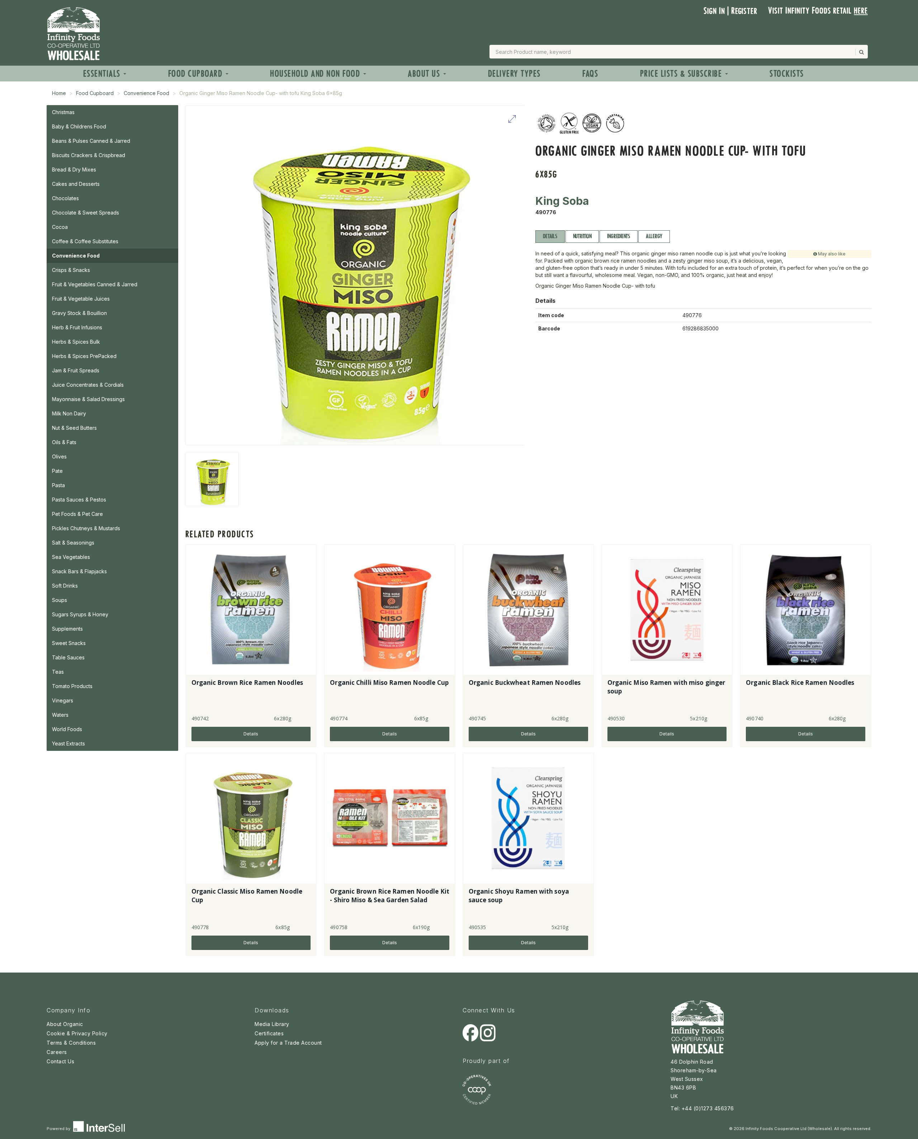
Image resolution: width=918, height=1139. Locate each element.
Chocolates (65, 198)
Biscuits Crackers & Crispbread (88, 155)
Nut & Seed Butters (74, 428)
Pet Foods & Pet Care (77, 514)
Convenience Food (146, 93)
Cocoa (60, 227)
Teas (58, 672)
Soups (59, 600)
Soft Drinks (65, 586)
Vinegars (62, 700)
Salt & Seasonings (73, 543)
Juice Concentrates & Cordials (88, 385)
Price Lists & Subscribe (682, 73)
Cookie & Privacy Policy (77, 1033)
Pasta (58, 485)
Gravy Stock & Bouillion (79, 313)
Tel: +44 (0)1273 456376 (702, 1108)
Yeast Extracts (68, 743)
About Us (425, 73)
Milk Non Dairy (69, 413)
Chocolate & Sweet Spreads (85, 213)
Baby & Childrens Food (79, 126)
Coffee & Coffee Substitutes (85, 241)
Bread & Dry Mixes (74, 169)
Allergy (654, 236)
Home (59, 93)
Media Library (272, 1024)
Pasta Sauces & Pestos (79, 499)
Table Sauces (68, 657)
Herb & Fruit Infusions (77, 327)
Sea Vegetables (71, 557)
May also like (831, 253)
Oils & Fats (64, 442)
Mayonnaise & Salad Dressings (88, 399)
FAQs (590, 73)
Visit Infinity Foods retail (818, 10)
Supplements (67, 629)
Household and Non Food (316, 73)
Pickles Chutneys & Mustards (86, 528)
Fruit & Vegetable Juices (81, 299)
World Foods (67, 729)
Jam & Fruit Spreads (75, 370)
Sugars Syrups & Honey (80, 614)
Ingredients (618, 236)
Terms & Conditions (71, 1043)
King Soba (562, 200)
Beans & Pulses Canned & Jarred (91, 141)
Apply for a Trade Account (288, 1043)
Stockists (787, 73)
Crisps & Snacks (71, 270)
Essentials (103, 73)
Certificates (269, 1033)
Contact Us (60, 1061)
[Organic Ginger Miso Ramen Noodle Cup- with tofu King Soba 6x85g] (212, 479)
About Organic (65, 1024)
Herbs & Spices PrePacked (84, 356)
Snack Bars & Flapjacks (79, 571)
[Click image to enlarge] (355, 275)
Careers (57, 1052)
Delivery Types (514, 73)
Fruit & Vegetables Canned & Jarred (94, 284)
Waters (60, 715)
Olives (59, 456)
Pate (57, 471)
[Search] (861, 52)
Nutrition (582, 236)
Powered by (59, 1128)
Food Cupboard (196, 73)
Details (550, 236)
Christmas (63, 112)
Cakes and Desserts (76, 184)
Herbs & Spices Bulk (76, 342)
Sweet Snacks (69, 643)
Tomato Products (72, 686)
